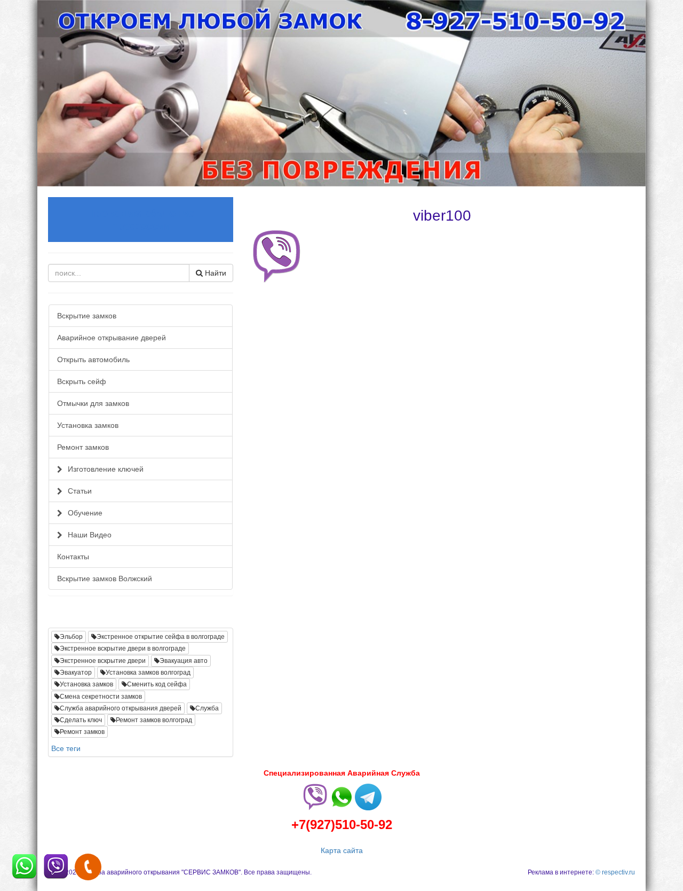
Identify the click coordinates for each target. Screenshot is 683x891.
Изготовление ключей (106, 469)
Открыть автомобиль (93, 359)
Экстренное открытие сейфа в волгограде (161, 636)
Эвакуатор (76, 672)
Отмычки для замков (93, 403)
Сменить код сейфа (157, 684)
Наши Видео (90, 534)
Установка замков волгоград (148, 672)
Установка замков (87, 425)
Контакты (73, 556)
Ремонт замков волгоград (154, 720)
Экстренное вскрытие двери (103, 661)
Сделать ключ (81, 720)
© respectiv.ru (615, 872)
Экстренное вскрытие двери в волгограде (123, 648)
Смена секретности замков (101, 696)
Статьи (80, 491)
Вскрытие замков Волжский (104, 578)
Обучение (85, 513)
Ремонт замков (83, 447)
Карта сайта (342, 850)
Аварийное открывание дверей (111, 337)
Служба (207, 708)
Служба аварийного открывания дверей (120, 708)
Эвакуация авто (184, 661)
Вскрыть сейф (81, 381)
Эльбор (71, 636)
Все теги (66, 748)
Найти (214, 273)
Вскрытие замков (86, 315)
